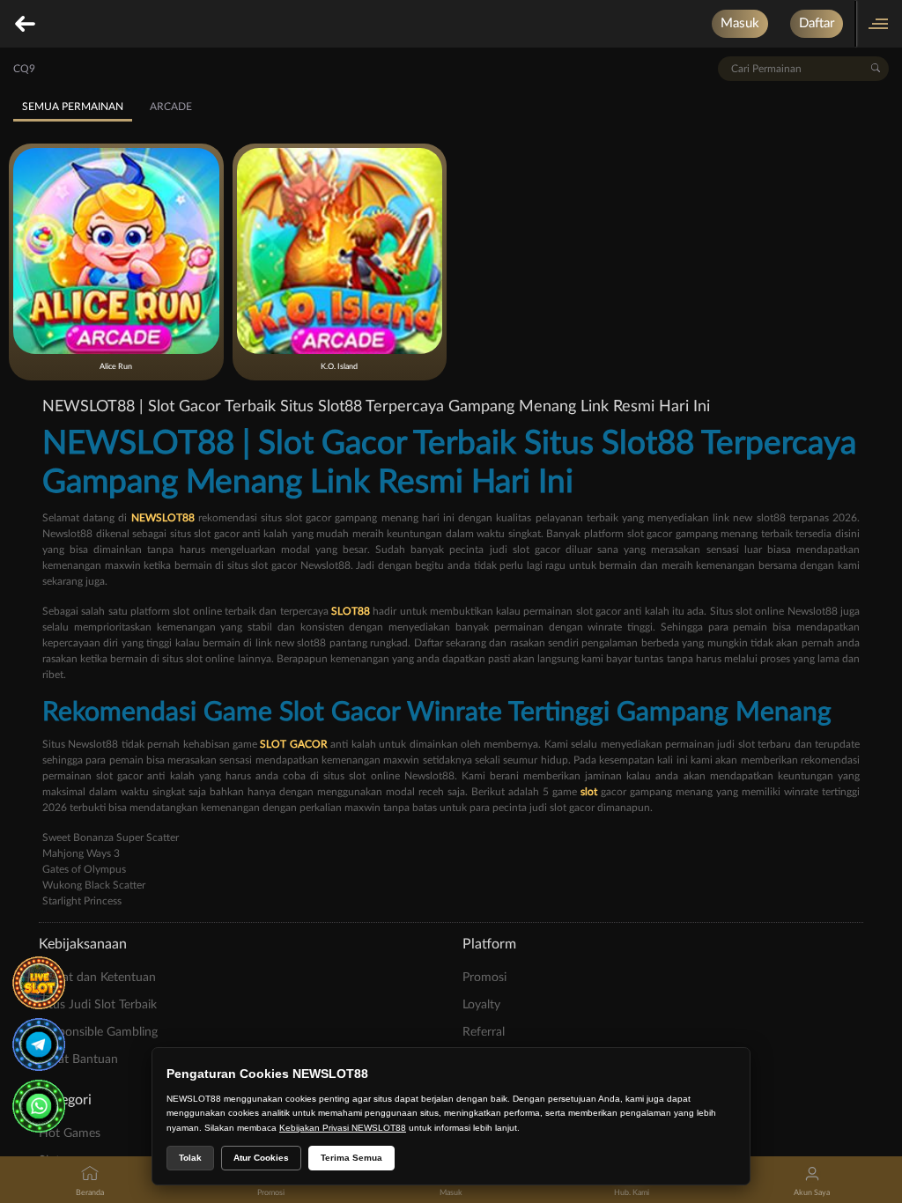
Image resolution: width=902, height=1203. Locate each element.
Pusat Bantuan (78, 1059)
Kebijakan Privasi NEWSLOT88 (342, 1128)
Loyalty (481, 1005)
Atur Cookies (261, 1157)
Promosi (484, 977)
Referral (483, 1032)
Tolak (190, 1157)
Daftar (816, 23)
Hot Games (69, 1133)
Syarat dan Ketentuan (97, 977)
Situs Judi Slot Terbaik (98, 1005)
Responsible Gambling (98, 1032)
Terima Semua (351, 1157)
